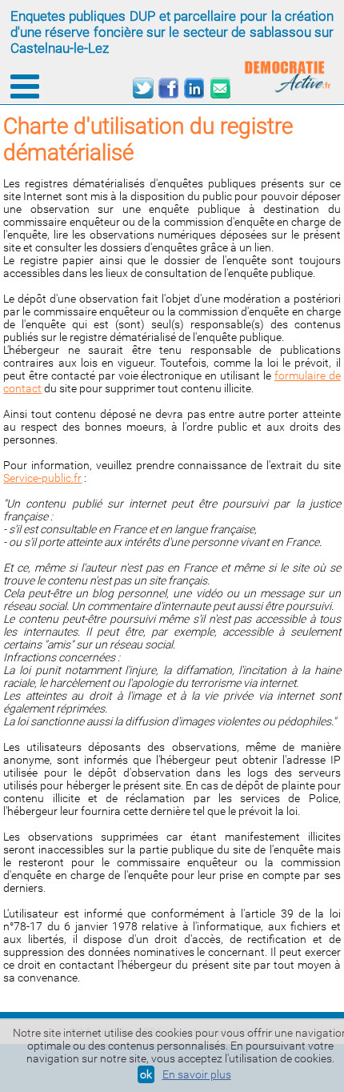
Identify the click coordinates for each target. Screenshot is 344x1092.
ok (146, 1074)
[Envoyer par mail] (219, 88)
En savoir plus (196, 1074)
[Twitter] (143, 88)
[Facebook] (168, 88)
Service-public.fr (42, 478)
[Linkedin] (194, 88)
